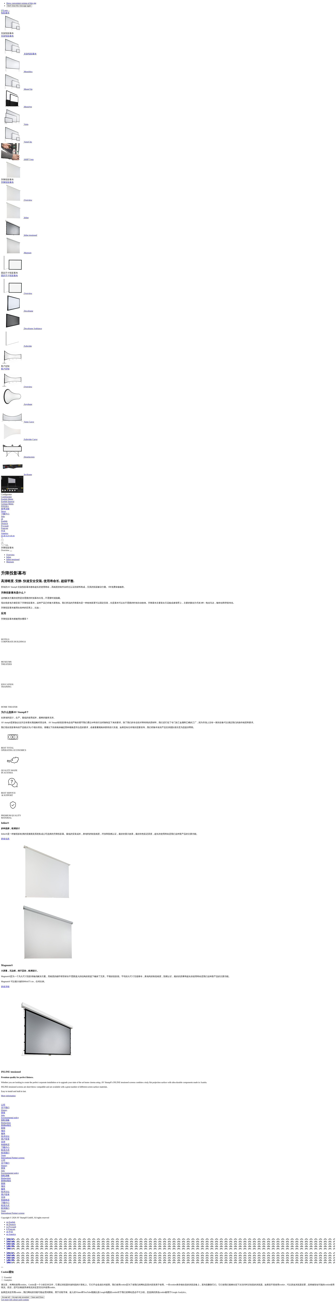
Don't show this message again (19, 6)
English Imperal (7, 501)
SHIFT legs (28, 159)
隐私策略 (5, 1120)
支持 (3, 1142)
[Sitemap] (2, 543)
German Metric (7, 504)
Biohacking (6, 1123)
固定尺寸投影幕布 (9, 275)
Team (3, 1155)
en (2, 536)
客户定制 (5, 369)
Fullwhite (27, 346)
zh (2, 519)
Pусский (5, 526)
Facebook (10, 1241)
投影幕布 (5, 13)
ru (7, 536)
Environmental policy (10, 1118)
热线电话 (5, 1144)
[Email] (2, 540)
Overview (27, 200)
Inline (26, 218)
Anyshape (27, 404)
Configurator (6, 497)
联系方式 (5, 1150)
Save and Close (37, 1297)
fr (9, 536)
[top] (2, 1267)
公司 (3, 1105)
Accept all (6, 1297)
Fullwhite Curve (30, 439)
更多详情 (5, 986)
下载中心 (5, 514)
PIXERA (5, 506)
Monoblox (28, 72)
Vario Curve (28, 422)
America (4, 533)
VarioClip (27, 142)
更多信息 (5, 839)
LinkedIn (10, 1246)
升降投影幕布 (7, 182)
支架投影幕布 (7, 36)
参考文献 (5, 509)
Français (4, 528)
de (5, 536)
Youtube (9, 1239)
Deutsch (4, 523)
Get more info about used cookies (15, 1300)
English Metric (7, 499)
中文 (3, 531)
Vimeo (9, 1248)
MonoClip (27, 89)
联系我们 (5, 1153)
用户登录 (5, 1139)
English (4, 521)
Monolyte (27, 107)
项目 (3, 1131)
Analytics (8, 1280)
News (3, 511)
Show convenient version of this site (21, 3)
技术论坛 (5, 1136)
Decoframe (28, 311)
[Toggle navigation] (9, 11)
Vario (25, 124)
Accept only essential (20, 1297)
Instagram (10, 1243)
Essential (8, 1277)
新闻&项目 (6, 1125)
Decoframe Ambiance (32, 328)
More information (8, 1096)
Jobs (3, 516)
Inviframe (27, 474)
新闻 (3, 1128)
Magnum (27, 253)
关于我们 (5, 1107)
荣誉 (3, 1113)
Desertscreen (29, 457)
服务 (3, 1133)
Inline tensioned (30, 235)
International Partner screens (12, 1158)
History (4, 1110)
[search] (2, 538)
